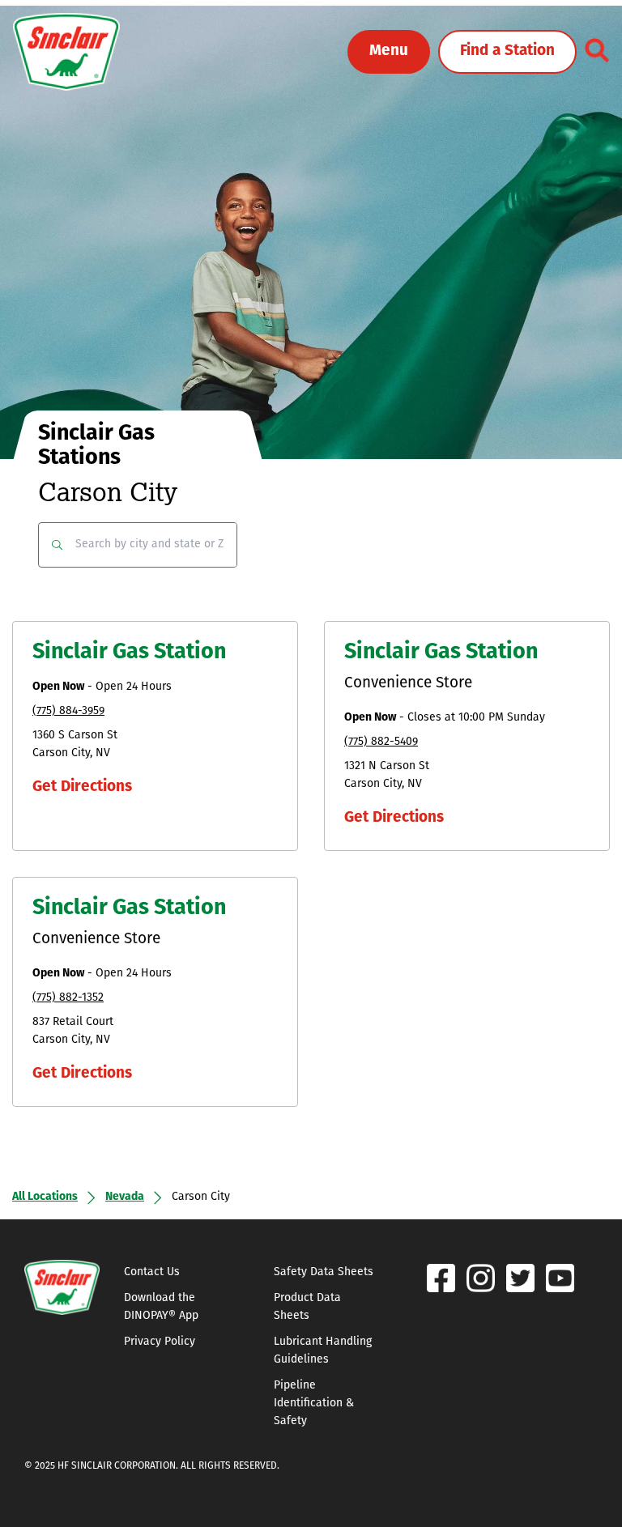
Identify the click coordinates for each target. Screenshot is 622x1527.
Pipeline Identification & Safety (314, 1403)
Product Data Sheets (307, 1307)
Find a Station (507, 51)
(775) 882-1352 (68, 998)
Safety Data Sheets (323, 1272)
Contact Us (152, 1272)
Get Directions (82, 787)
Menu (388, 51)
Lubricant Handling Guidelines (323, 1351)
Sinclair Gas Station (129, 653)
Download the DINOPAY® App (161, 1307)
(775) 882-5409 (381, 742)
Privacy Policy (159, 1342)
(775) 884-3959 (68, 711)
